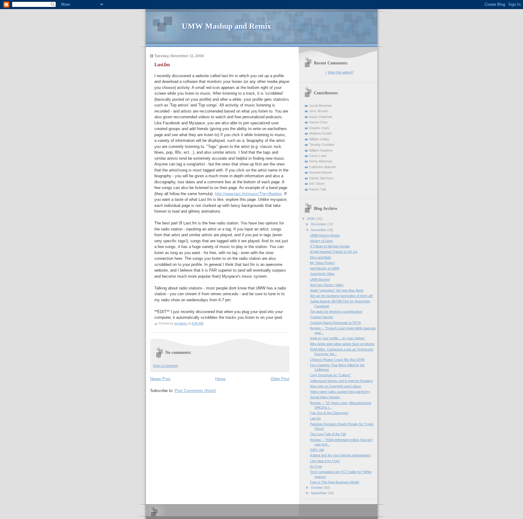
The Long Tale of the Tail (328, 434)
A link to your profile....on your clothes (337, 338)
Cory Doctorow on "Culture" (330, 375)
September (319, 493)
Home (220, 379)
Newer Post (160, 379)
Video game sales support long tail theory (340, 391)
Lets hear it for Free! (325, 461)
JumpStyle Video (322, 274)
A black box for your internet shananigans (340, 455)
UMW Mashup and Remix (226, 26)
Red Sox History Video (326, 285)
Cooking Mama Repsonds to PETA (335, 323)
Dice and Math (320, 257)
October (317, 487)
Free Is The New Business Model (334, 482)
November (319, 230)
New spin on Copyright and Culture (335, 386)
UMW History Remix (325, 235)
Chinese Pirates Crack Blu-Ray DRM (337, 359)
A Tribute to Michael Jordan (330, 246)
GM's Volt (317, 450)
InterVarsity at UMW (324, 268)
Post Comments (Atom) (195, 390)
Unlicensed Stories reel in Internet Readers (341, 381)
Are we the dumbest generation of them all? (341, 296)
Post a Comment (165, 365)
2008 (311, 218)
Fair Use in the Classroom (329, 413)
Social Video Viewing (325, 397)
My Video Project (322, 263)
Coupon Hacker (321, 317)
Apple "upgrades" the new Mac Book (336, 290)
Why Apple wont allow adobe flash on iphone (342, 344)
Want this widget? (341, 72)
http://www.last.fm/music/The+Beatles (248, 193)
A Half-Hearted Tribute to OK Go (333, 251)
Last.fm (315, 418)
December (319, 224)
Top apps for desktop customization (336, 311)
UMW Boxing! (320, 279)
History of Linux (321, 241)
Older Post (280, 379)
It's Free (316, 466)
